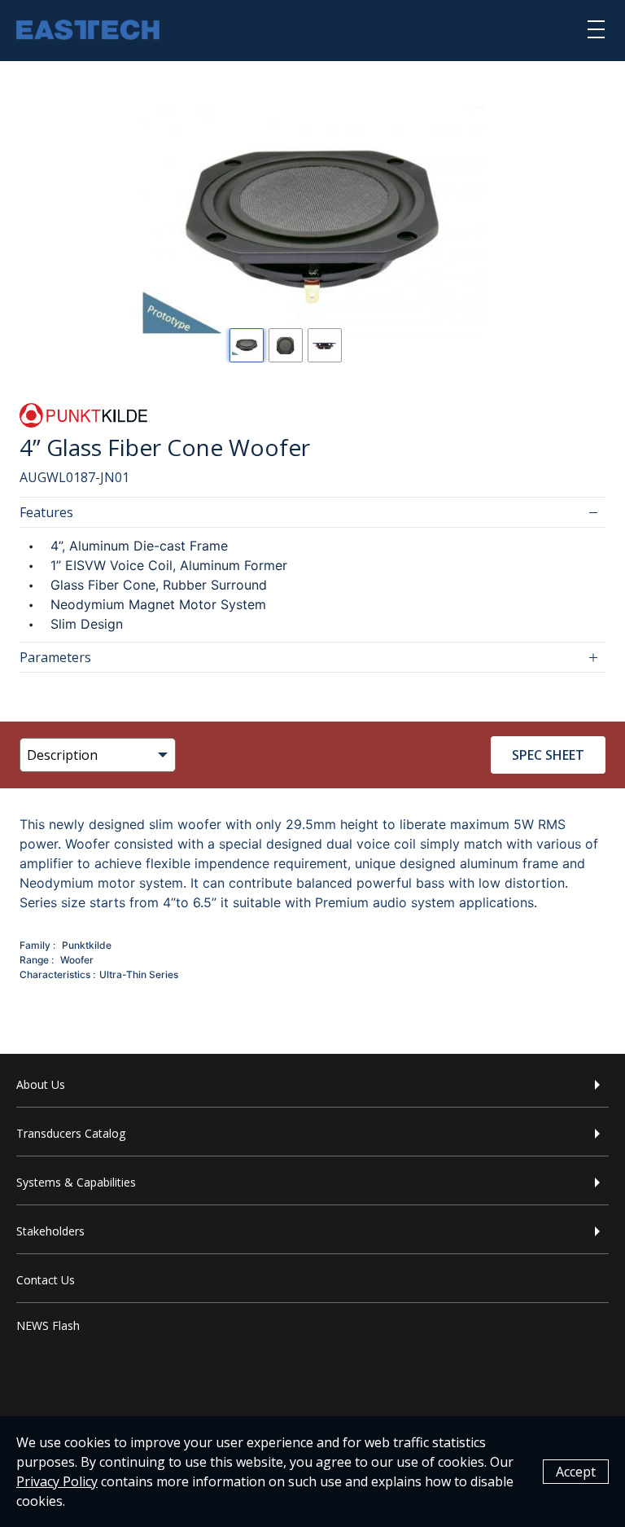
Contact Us (45, 1280)
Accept (576, 1472)
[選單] (596, 28)
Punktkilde (86, 945)
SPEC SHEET (548, 755)
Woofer (77, 960)
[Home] (88, 32)
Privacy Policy (57, 1481)
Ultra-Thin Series (138, 974)
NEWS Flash (48, 1325)
